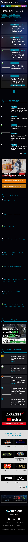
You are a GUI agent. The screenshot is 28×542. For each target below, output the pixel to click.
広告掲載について (8, 525)
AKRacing (13, 19)
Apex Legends (17, 17)
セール (8, 6)
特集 (3, 6)
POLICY (19, 525)
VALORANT (4, 14)
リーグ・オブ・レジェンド (15, 14)
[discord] (19, 519)
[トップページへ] (14, 512)
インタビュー (16, 6)
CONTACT (20, 522)
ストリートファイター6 (6, 17)
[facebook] (9, 519)
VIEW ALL (21, 153)
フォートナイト (5, 19)
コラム (23, 6)
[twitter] (14, 519)
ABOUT (8, 522)
